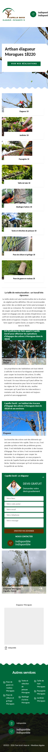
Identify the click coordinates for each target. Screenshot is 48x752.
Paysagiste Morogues (41, 692)
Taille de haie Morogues (41, 684)
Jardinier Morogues (41, 699)
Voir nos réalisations (24, 64)
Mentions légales (38, 745)
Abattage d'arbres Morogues (25, 700)
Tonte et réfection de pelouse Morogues (25, 687)
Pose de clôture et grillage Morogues (10, 699)
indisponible (23, 541)
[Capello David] (13, 14)
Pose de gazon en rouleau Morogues (10, 686)
